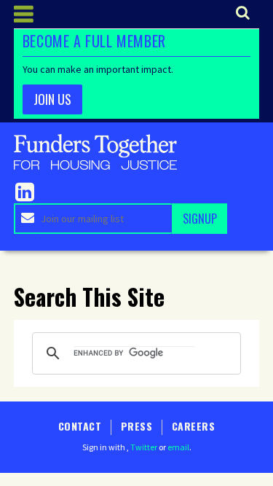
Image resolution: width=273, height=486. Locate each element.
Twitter (143, 447)
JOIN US (52, 99)
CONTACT (79, 426)
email (178, 447)
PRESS (136, 426)
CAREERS (193, 426)
